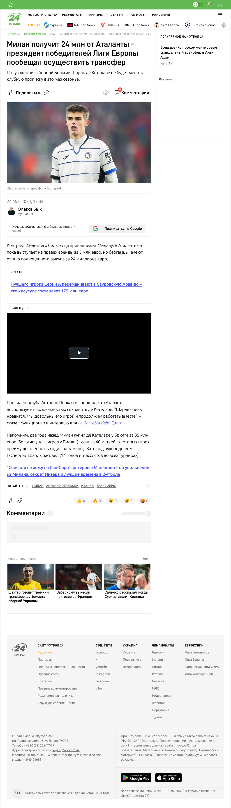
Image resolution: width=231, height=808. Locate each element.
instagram (103, 674)
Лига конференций (199, 674)
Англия (157, 667)
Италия (55, 33)
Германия (159, 652)
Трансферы (160, 14)
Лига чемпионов (203, 25)
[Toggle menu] (220, 14)
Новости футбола (35, 33)
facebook (102, 652)
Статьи (117, 14)
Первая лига (132, 659)
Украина (56, 25)
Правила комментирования (58, 688)
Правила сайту (48, 674)
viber (99, 688)
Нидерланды (161, 695)
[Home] (14, 24)
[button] (96, 14)
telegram (102, 681)
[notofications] (210, 5)
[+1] (11, 5)
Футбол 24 (13, 33)
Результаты (72, 14)
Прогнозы (136, 14)
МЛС (155, 688)
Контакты (45, 681)
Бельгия (158, 681)
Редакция (45, 652)
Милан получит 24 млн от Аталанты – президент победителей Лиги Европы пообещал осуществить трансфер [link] (105, 33)
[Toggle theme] (198, 4)
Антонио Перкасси (62, 486)
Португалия (160, 710)
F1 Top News (140, 25)
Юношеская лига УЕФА (202, 667)
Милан (38, 486)
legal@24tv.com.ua (65, 750)
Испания (112, 25)
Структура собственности (56, 703)
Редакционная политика (56, 695)
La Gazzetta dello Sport (100, 422)
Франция (159, 703)
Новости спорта (43, 14)
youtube (102, 667)
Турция (157, 717)
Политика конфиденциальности (61, 667)
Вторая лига (132, 667)
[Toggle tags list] (148, 485)
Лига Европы (169, 25)
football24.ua (186, 745)
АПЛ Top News (84, 25)
